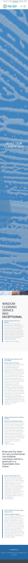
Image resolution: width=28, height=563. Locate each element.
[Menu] (24, 6)
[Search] (20, 6)
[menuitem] (20, 6)
